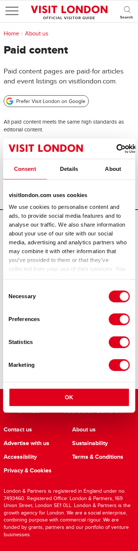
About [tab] (113, 169)
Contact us (18, 429)
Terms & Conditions (97, 457)
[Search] (127, 11)
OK (69, 397)
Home (11, 33)
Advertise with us (26, 443)
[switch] (119, 319)
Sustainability (90, 443)
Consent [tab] (25, 169)
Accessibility (20, 457)
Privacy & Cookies (28, 470)
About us (36, 33)
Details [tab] (69, 169)
